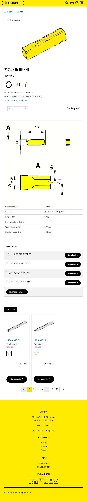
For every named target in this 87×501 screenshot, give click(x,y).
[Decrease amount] (9, 108)
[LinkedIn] (36, 481)
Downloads (43, 447)
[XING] (56, 481)
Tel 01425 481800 (43, 426)
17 (52, 389)
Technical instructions (17, 100)
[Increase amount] (25, 108)
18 (57, 389)
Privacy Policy (43, 467)
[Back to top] (76, 493)
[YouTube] (46, 481)
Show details (15, 379)
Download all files (16, 292)
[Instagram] (51, 481)
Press (43, 450)
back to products (14, 20)
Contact (43, 443)
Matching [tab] (10, 310)
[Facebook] (31, 481)
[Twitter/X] (41, 481)
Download (72, 255)
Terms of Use (43, 463)
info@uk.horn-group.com (43, 431)
